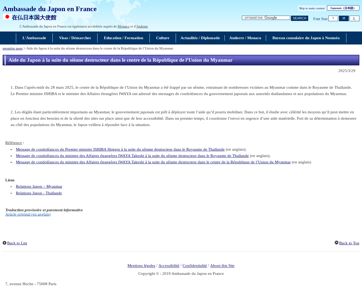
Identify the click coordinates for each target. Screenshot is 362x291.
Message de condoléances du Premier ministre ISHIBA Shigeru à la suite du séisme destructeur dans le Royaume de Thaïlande (120, 149)
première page (13, 48)
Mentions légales (141, 266)
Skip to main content (312, 8)
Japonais (343, 8)
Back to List (17, 243)
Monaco (124, 26)
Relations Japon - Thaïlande (39, 193)
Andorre (142, 26)
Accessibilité (168, 266)
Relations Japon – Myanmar (39, 186)
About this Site (222, 266)
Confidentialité (195, 266)
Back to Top (349, 243)
